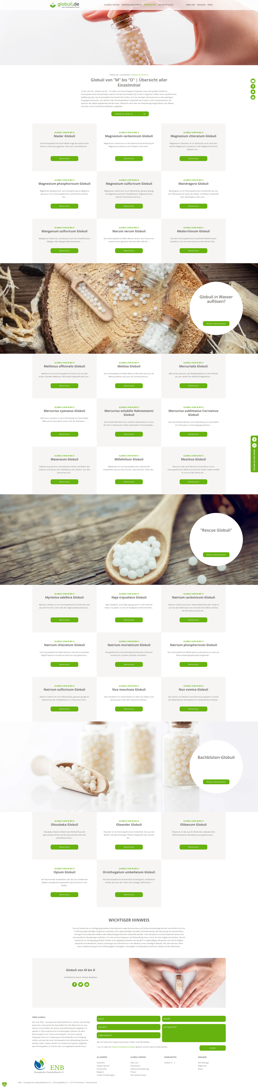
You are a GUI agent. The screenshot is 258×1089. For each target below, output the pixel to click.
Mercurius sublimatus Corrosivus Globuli (193, 413)
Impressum (135, 1066)
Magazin (201, 5)
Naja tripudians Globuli (129, 597)
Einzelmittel (150, 5)
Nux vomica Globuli (193, 689)
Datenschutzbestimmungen (123, 1047)
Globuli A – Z (169, 1062)
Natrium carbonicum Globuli (193, 597)
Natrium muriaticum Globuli (129, 645)
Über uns (190, 5)
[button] (215, 5)
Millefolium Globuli (129, 459)
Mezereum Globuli (64, 459)
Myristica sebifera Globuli (64, 597)
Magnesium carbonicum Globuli (129, 136)
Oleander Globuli (129, 824)
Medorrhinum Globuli (193, 231)
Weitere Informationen (216, 323)
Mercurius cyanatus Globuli (64, 411)
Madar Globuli (64, 136)
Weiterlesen (64, 158)
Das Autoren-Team (138, 1075)
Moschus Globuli (193, 459)
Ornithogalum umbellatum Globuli (129, 872)
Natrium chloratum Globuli (64, 645)
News (210, 5)
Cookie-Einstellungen (106, 1075)
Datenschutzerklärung (140, 1069)
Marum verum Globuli (129, 231)
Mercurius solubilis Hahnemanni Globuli (128, 413)
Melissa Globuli (129, 366)
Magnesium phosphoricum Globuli (64, 184)
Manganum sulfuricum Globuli (64, 231)
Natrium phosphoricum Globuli (193, 645)
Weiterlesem (193, 482)
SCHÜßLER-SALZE (165, 5)
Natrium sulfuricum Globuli (64, 689)
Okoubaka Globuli (64, 824)
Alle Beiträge (203, 1062)
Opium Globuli (64, 872)
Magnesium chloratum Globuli (193, 136)
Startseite (101, 1062)
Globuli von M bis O (64, 132)
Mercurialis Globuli (193, 366)
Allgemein (202, 1066)
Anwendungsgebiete (131, 5)
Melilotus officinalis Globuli (64, 366)
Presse (133, 1072)
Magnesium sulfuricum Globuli (129, 184)
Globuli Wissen (111, 5)
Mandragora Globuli (193, 184)
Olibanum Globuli (193, 824)
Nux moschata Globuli (129, 689)
